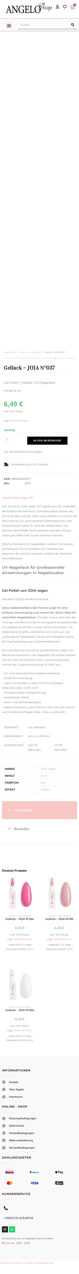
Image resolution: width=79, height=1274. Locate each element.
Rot (43, 782)
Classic (45, 789)
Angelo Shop (10, 352)
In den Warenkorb (47, 440)
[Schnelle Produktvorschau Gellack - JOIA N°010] (75, 882)
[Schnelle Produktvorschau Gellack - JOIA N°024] (35, 882)
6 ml (44, 775)
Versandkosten (19, 420)
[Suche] (72, 24)
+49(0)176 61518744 (18, 1218)
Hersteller (22, 829)
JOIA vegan (35, 352)
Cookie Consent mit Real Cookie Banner (27, 1263)
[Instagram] (5, 1229)
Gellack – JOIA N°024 (19, 919)
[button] (9, 25)
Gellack (23, 352)
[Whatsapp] (12, 1229)
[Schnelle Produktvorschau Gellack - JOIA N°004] (35, 973)
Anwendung (23, 810)
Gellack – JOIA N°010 (59, 919)
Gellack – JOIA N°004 (19, 1010)
